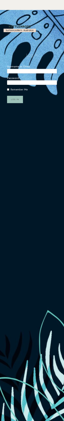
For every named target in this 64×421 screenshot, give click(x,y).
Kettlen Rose (19, 29)
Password (13, 78)
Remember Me (19, 89)
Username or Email (18, 66)
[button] (32, 5)
